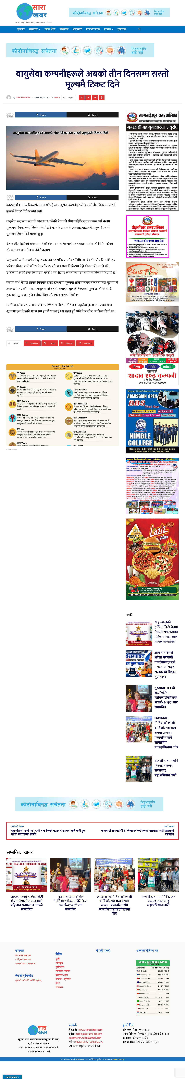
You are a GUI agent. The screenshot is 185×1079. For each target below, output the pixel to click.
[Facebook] (82, 97)
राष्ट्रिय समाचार (23, 959)
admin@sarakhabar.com (89, 1034)
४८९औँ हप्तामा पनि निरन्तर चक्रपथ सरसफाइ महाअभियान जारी (166, 768)
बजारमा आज (62, 975)
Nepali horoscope (12, 449)
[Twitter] (88, 97)
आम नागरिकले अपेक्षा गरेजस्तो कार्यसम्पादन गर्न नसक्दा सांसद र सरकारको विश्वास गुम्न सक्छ (166, 665)
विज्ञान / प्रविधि (63, 979)
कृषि (58, 959)
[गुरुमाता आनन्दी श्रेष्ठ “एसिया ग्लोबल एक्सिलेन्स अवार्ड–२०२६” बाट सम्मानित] (139, 698)
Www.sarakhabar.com (90, 1030)
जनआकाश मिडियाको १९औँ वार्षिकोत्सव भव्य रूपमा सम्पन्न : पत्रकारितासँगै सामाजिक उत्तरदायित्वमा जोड (166, 732)
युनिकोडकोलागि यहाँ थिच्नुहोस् (28, 980)
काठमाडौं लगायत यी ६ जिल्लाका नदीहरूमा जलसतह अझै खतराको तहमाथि (137, 832)
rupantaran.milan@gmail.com (85, 1038)
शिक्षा (58, 983)
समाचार (57, 98)
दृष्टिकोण (60, 967)
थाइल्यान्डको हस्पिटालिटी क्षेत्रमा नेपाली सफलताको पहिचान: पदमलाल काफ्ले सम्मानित (166, 631)
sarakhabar (23, 98)
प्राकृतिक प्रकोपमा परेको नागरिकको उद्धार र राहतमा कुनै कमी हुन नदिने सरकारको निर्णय (48, 832)
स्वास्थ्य (59, 987)
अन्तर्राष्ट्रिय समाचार (25, 963)
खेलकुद (59, 963)
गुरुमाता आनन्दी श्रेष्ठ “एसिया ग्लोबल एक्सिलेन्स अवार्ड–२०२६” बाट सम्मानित (166, 697)
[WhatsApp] (101, 97)
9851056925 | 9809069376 (89, 1042)
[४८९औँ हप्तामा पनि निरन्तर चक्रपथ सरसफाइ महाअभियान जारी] (139, 769)
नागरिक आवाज (63, 971)
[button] (139, 29)
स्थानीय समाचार (23, 955)
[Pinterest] (95, 97)
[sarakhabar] (9, 97)
